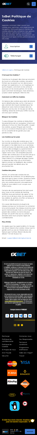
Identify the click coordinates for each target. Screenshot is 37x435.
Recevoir (30, 431)
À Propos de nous (9, 350)
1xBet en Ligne (7, 70)
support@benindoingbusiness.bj (19, 238)
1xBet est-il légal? (26, 353)
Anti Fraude (6, 353)
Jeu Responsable (25, 339)
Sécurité (5, 356)
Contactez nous (25, 336)
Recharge (5, 336)
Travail (21, 356)
